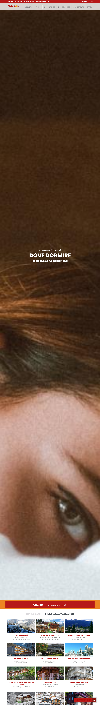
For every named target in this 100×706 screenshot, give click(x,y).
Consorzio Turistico (15, 1)
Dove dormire (64, 7)
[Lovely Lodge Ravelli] (50, 698)
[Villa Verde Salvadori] (21, 698)
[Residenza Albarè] (21, 626)
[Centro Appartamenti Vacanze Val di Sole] (21, 673)
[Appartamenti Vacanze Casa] (79, 650)
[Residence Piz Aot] (50, 673)
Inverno (84, 1)
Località (28, 7)
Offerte (90, 7)
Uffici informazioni (42, 1)
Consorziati (78, 7)
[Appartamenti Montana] (50, 650)
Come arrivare (29, 1)
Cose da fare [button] (49, 7)
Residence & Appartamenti (59, 614)
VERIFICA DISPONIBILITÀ (57, 605)
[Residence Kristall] (21, 650)
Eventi (38, 7)
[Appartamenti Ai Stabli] (79, 673)
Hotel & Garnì (33, 614)
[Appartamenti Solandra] (50, 626)
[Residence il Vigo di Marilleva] (79, 626)
